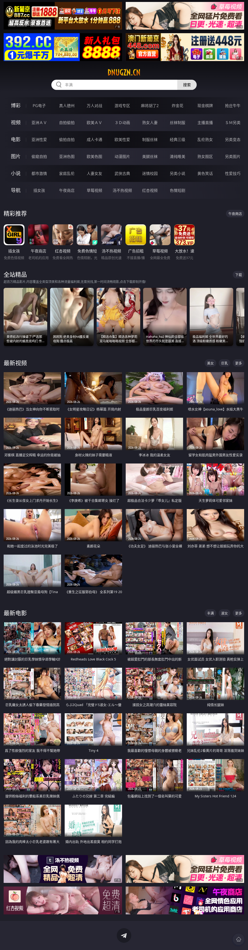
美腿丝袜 (150, 156)
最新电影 (15, 613)
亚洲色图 (67, 156)
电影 (16, 139)
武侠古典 (122, 173)
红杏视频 (150, 190)
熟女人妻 (150, 122)
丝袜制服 (177, 122)
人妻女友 (94, 173)
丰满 (210, 613)
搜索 (187, 84)
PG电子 (39, 105)
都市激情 (39, 173)
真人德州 (67, 105)
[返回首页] (238, 939)
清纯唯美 (177, 156)
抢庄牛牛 (232, 105)
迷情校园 (150, 173)
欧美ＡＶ (94, 122)
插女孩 (39, 190)
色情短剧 (177, 190)
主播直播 (205, 122)
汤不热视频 (122, 190)
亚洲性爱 (39, 139)
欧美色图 (94, 156)
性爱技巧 (232, 173)
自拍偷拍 (67, 122)
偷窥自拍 (39, 156)
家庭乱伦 (67, 173)
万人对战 (94, 105)
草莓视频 (94, 190)
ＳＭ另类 (232, 122)
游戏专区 (122, 105)
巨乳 (224, 363)
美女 (210, 363)
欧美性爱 (122, 139)
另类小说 (177, 173)
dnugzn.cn (124, 72)
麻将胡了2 (150, 105)
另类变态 (232, 139)
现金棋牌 (205, 105)
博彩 (16, 105)
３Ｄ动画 (122, 122)
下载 (238, 274)
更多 (238, 363)
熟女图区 (205, 156)
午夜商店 (67, 190)
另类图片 (232, 156)
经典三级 (177, 139)
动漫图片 (122, 156)
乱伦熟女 (205, 139)
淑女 (224, 613)
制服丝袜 (150, 139)
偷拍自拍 (67, 139)
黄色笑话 (205, 173)
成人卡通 (94, 139)
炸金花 (177, 105)
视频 (16, 122)
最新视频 (15, 363)
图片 (16, 156)
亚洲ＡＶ (39, 122)
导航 (16, 190)
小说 (16, 173)
